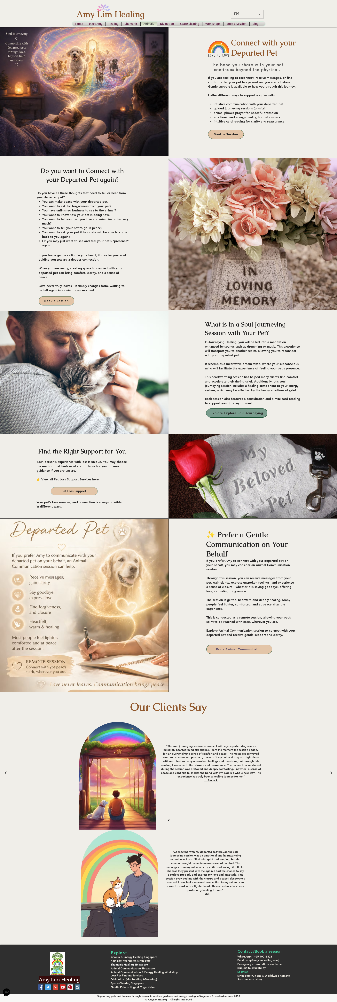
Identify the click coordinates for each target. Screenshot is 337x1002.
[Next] (327, 773)
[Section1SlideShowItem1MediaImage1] (168, 820)
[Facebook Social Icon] (40, 987)
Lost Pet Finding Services (127, 975)
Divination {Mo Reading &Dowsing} (134, 979)
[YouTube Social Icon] (63, 987)
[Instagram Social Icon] (77, 987)
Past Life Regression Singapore (131, 960)
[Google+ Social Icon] (55, 987)
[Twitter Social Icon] (48, 987)
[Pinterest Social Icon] (70, 987)
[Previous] (10, 773)
